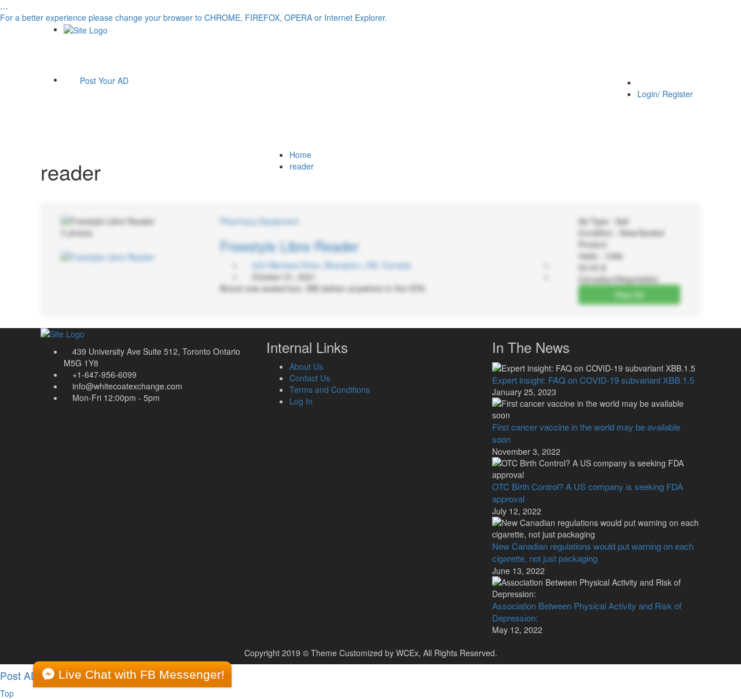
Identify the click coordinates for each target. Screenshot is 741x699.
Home (300, 154)
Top (7, 693)
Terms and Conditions (329, 389)
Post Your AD (103, 80)
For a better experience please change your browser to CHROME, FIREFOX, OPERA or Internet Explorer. (193, 17)
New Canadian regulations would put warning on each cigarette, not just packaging (593, 552)
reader (301, 166)
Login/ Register (665, 94)
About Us (306, 366)
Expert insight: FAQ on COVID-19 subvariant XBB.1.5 (593, 380)
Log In (301, 401)
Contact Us (309, 378)
